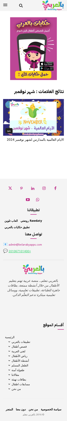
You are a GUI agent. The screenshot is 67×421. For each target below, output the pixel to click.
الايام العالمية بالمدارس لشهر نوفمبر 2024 (35, 140)
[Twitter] (10, 189)
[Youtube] (28, 201)
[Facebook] (55, 189)
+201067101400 (20, 251)
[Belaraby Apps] (44, 5)
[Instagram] (44, 189)
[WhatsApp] (38, 201)
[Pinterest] (21, 189)
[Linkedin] (33, 189)
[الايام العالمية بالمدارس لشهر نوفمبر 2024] (33, 117)
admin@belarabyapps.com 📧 (22, 245)
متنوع (9, 131)
